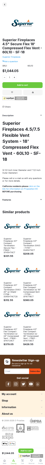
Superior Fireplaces (11, 57)
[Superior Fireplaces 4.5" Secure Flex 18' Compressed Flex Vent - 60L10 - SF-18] (22, 23)
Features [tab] (6, 200)
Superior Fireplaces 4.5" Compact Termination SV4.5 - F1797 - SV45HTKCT (31, 244)
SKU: (4, 66)
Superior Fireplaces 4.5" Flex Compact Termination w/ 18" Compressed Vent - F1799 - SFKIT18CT (32, 290)
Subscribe (35, 371)
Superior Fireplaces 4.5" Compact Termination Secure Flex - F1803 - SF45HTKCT (10, 246)
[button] (14, 98)
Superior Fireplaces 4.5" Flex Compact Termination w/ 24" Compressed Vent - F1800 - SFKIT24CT (11, 334)
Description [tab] (8, 115)
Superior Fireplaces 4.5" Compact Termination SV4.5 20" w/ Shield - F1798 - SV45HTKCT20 (12, 290)
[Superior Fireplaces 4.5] (4, 4)
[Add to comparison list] (33, 92)
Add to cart (22, 85)
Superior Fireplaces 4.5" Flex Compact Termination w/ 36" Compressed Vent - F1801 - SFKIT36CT (31, 334)
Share (7, 107)
